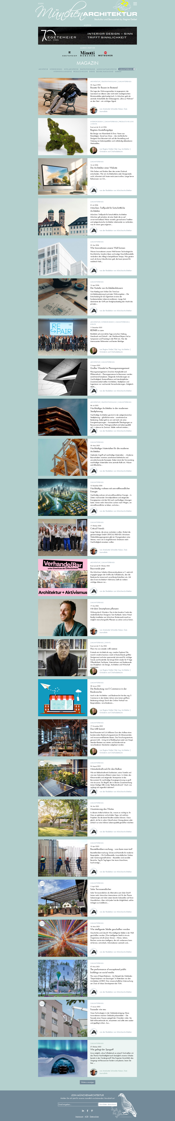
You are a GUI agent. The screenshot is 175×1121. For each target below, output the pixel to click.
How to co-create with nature (103, 648)
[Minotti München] (87, 53)
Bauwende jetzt (97, 568)
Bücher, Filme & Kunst (104, 71)
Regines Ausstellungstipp (101, 129)
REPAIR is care (97, 330)
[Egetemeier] (87, 36)
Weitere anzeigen (87, 1082)
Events (92, 71)
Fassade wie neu (98, 1009)
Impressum (79, 1116)
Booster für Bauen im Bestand (104, 87)
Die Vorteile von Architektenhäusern (106, 287)
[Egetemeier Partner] (69, 53)
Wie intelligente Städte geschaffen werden (110, 929)
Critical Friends (97, 528)
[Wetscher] (105, 53)
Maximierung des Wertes (102, 808)
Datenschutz (94, 1116)
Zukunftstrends (125, 69)
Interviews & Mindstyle (63, 71)
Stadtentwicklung (87, 69)
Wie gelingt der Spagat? (102, 1049)
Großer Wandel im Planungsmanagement (109, 368)
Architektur (43, 69)
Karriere (118, 71)
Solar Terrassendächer (100, 889)
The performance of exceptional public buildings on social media (108, 971)
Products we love (80, 71)
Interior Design (56, 69)
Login (41, 3)
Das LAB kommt (97, 728)
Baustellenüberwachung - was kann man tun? (111, 849)
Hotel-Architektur (71, 69)
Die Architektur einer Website (103, 167)
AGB (86, 1116)
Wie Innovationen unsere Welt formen (107, 247)
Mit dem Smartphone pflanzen (104, 608)
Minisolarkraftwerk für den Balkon (106, 768)
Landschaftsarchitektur (107, 69)
